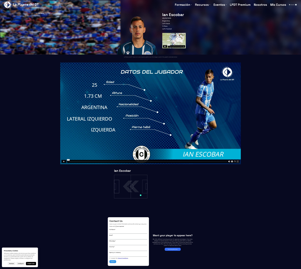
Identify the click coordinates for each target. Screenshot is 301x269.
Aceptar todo (31, 263)
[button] (183, 4)
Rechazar (11, 263)
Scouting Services (173, 249)
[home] (21, 4)
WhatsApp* (112, 241)
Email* (111, 235)
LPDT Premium (240, 5)
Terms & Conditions (123, 258)
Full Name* (112, 229)
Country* (112, 246)
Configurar (21, 263)
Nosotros (260, 5)
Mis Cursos (278, 5)
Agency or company (115, 252)
